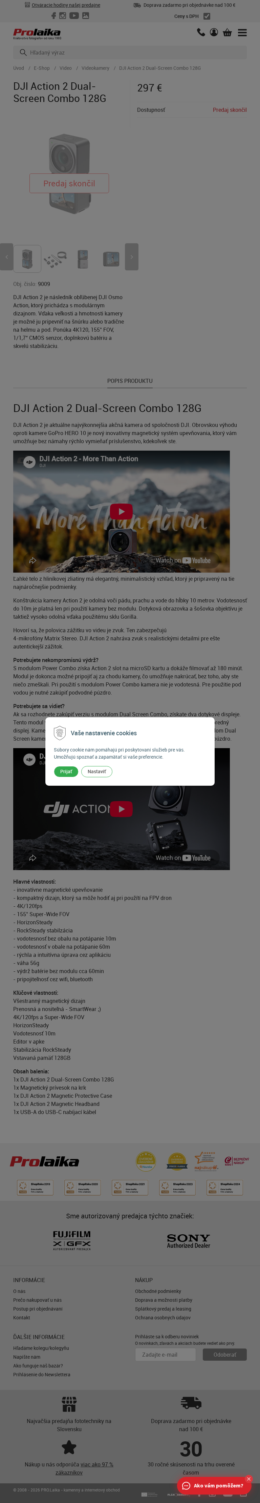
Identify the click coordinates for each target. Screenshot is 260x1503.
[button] (249, 1479)
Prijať (66, 771)
